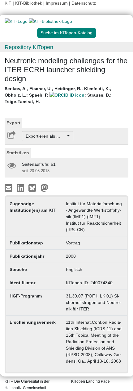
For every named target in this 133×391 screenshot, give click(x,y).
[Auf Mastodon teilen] (44, 187)
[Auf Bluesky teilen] (33, 187)
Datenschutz (83, 3)
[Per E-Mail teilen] (9, 187)
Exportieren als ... (46, 136)
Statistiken (17, 152)
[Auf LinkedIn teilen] (21, 187)
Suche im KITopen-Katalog (66, 32)
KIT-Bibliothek (29, 3)
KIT (8, 3)
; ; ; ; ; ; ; (58, 95)
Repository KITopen (29, 47)
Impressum (57, 3)
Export (13, 122)
